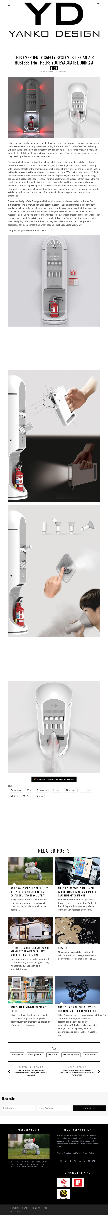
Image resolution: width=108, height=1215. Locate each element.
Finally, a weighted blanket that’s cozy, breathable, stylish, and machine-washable (30, 1071)
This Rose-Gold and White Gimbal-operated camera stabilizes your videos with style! (77, 1071)
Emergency (17, 1054)
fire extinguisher (71, 1054)
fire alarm (52, 1054)
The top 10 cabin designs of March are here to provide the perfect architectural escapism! (30, 951)
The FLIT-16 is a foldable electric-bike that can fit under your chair (77, 1009)
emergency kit (35, 1054)
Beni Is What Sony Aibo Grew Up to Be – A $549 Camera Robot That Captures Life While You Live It (29, 892)
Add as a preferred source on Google (55, 779)
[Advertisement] (54, 45)
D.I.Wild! (62, 948)
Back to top (15, 1211)
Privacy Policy (88, 1153)
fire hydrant (90, 1054)
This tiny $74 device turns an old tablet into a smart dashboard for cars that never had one (77, 892)
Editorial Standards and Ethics (69, 1153)
